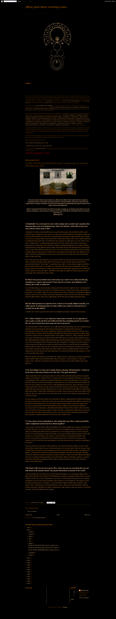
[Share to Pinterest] (54, 503)
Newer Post (29, 515)
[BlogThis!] (49, 503)
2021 (28, 576)
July (30, 541)
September (32, 552)
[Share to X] (51, 503)
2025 (28, 581)
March (30, 536)
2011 (28, 527)
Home (58, 515)
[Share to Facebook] (53, 503)
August (31, 543)
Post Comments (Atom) (39, 517)
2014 (28, 560)
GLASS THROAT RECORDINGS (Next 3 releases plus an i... (44, 550)
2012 (28, 530)
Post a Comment (32, 511)
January (31, 532)
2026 (28, 583)
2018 (28, 569)
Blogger (65, 607)
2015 (28, 562)
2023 (28, 578)
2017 (28, 567)
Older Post (87, 515)
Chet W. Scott (84, 590)
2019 (28, 571)
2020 (28, 574)
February (31, 534)
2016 (28, 565)
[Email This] (47, 503)
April (30, 538)
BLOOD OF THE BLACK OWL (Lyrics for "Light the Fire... (43, 545)
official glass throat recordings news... (46, 7)
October (31, 555)
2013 (28, 558)
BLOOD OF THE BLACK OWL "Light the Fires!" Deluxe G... (44, 547)
